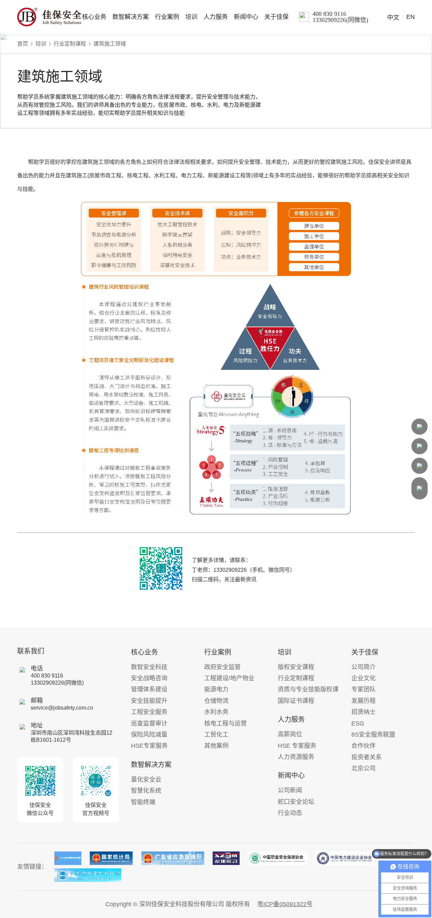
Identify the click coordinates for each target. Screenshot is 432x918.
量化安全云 (146, 779)
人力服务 (216, 17)
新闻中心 (246, 17)
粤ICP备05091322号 (285, 904)
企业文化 (363, 678)
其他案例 (216, 745)
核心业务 (94, 17)
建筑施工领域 (109, 44)
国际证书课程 (296, 700)
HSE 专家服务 (297, 745)
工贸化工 (216, 734)
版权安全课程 (296, 667)
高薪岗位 (290, 734)
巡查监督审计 (149, 723)
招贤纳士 (363, 712)
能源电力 (216, 689)
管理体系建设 (149, 689)
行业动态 (290, 813)
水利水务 (216, 712)
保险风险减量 (149, 734)
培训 (191, 17)
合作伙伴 (363, 745)
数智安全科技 (149, 667)
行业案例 (167, 17)
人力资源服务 (296, 757)
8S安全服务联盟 (373, 734)
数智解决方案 (130, 17)
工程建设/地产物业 (229, 678)
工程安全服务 (149, 712)
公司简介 (363, 667)
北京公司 (363, 768)
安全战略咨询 (149, 678)
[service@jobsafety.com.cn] (419, 446)
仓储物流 (216, 700)
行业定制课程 (70, 44)
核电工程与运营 (225, 723)
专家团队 (363, 689)
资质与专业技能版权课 (308, 689)
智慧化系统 (146, 790)
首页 (22, 44)
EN (410, 17)
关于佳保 (276, 17)
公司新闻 (290, 790)
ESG (357, 723)
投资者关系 (366, 757)
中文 (393, 17)
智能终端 (143, 802)
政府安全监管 (222, 667)
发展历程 (363, 700)
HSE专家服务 (149, 745)
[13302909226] (419, 426)
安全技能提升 (149, 700)
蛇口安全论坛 (296, 801)
